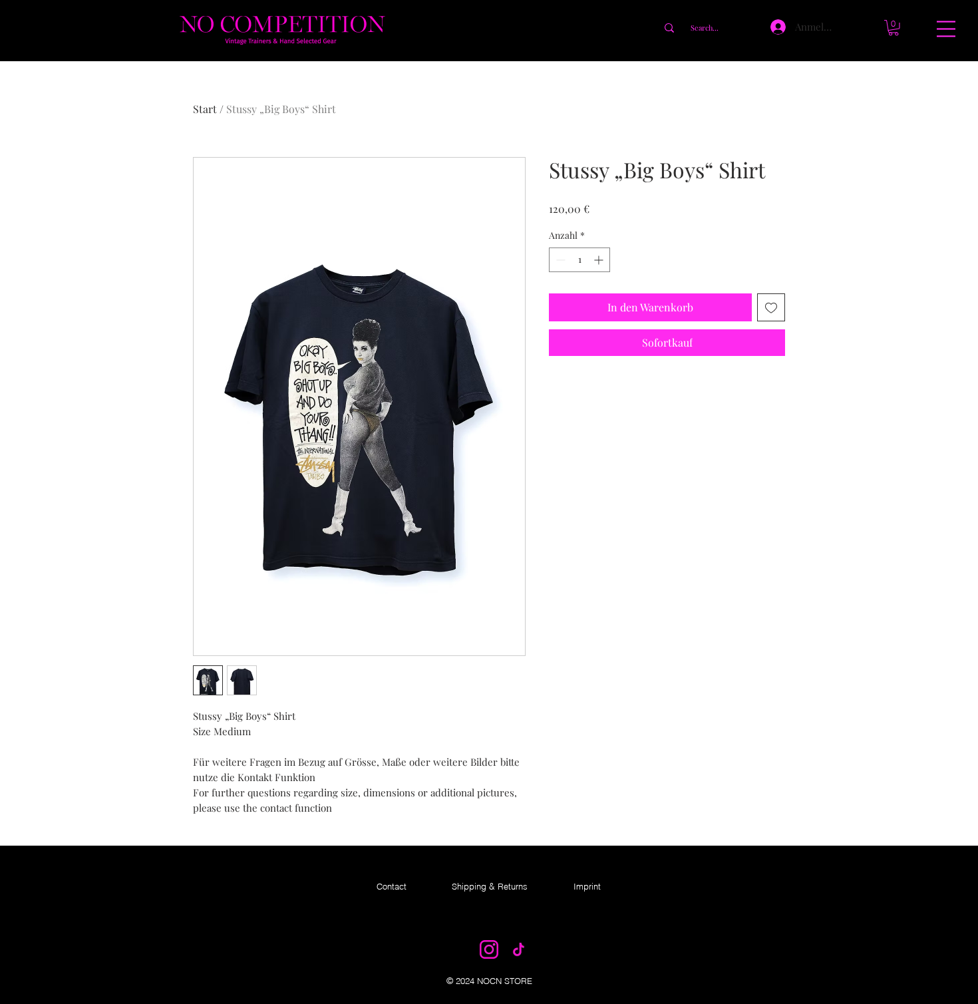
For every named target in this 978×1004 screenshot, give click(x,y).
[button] (946, 29)
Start (205, 109)
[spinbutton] (579, 259)
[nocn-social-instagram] (489, 949)
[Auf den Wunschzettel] (771, 307)
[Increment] (599, 259)
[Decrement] (559, 259)
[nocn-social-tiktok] (518, 949)
